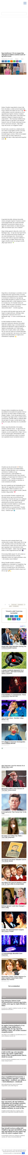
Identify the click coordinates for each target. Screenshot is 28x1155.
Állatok (16, 59)
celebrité (16, 606)
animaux (21, 604)
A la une (14, 604)
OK (23, 1153)
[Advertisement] (14, 33)
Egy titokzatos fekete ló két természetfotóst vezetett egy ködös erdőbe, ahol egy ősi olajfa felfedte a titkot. (14, 1003)
